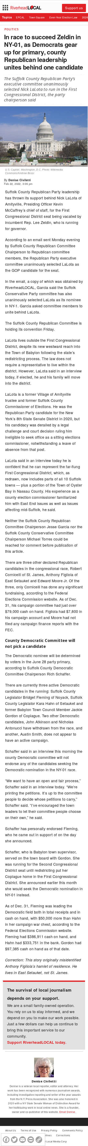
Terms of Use (28, 1130)
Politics (12, 29)
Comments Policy (72, 1130)
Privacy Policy (49, 1130)
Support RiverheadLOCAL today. (37, 1042)
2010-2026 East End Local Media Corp (45, 1141)
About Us (10, 1130)
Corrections (63, 1135)
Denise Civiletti (19, 180)
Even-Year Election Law (63, 17)
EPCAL (20, 17)
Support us (74, 8)
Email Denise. (67, 1112)
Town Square (37, 17)
